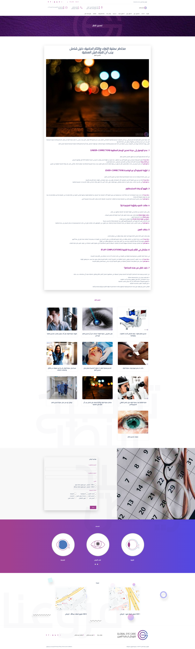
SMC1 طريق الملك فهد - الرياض (93, 7)
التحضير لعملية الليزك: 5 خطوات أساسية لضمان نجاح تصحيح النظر (97, 369)
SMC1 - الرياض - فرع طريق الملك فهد (84, 485)
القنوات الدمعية (62, 560)
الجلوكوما (83, 494)
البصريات (72, 496)
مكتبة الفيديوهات (101, 13)
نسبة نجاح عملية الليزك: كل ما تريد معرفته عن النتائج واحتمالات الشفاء (62, 369)
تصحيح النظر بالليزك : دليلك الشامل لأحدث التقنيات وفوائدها (133, 334)
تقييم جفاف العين (87, 13)
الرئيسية (147, 13)
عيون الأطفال (82, 498)
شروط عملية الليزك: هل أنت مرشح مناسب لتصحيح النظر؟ (62, 333)
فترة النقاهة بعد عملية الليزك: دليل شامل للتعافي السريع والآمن (133, 403)
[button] (99, 564)
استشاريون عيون (136, 13)
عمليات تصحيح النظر (133, 437)
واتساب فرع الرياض (74, 8)
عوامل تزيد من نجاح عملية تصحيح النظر (61, 402)
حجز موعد (77, 1)
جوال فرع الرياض (75, 7)
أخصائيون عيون (129, 13)
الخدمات (142, 13)
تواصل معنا (72, 1)
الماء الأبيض (91, 494)
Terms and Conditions (67, 647)
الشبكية (72, 494)
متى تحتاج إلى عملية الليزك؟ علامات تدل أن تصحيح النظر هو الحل (97, 334)
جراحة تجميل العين (81, 496)
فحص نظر (91, 498)
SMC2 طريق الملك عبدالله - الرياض (92, 8)
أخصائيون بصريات (121, 13)
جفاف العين (71, 498)
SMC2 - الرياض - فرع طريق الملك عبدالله (84, 487)
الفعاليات (94, 13)
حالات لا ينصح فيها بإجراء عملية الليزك (133, 368)
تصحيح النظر (91, 496)
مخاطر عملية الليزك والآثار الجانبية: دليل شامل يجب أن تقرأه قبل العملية (97, 403)
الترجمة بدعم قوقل (50, 647)
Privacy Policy (58, 647)
